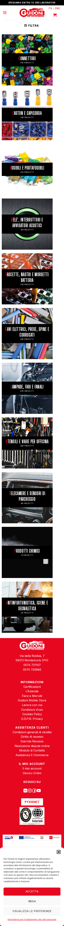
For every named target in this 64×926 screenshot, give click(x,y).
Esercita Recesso (32, 741)
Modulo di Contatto (32, 750)
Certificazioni (32, 687)
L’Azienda (32, 691)
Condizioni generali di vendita (32, 732)
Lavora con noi (32, 705)
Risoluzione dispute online (32, 746)
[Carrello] (55, 15)
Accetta (32, 891)
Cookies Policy (32, 714)
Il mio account (32, 768)
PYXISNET (32, 802)
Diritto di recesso (32, 736)
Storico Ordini (32, 773)
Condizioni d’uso (32, 709)
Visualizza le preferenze (32, 911)
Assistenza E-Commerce (32, 755)
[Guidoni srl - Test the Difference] (32, 12)
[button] (58, 852)
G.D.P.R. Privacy (32, 719)
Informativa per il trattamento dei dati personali (32, 919)
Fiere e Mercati (32, 696)
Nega (32, 901)
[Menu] (5, 12)
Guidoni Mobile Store (32, 700)
